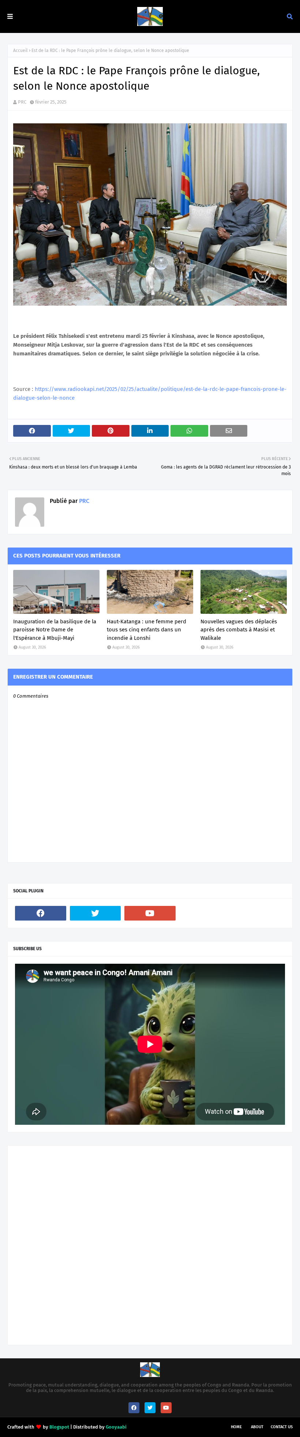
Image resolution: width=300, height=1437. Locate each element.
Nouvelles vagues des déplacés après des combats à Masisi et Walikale (238, 629)
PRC (22, 102)
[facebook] (40, 913)
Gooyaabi (116, 1427)
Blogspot (59, 1427)
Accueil (20, 50)
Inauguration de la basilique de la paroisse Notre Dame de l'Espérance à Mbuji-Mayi (54, 629)
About (257, 1427)
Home (236, 1427)
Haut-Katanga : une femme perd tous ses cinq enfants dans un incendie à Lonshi (146, 629)
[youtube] (150, 913)
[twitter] (95, 913)
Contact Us (282, 1427)
